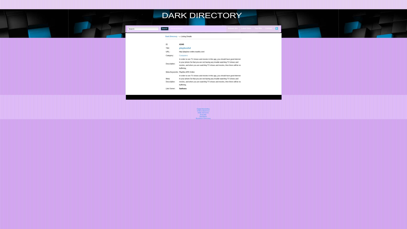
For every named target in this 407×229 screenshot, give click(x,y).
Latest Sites (246, 28)
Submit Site (233, 28)
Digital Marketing (203, 109)
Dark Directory (171, 36)
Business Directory (203, 118)
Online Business (203, 111)
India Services (203, 113)
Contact (268, 28)
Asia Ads (203, 115)
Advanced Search (177, 28)
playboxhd (185, 48)
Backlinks (203, 116)
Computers (183, 55)
